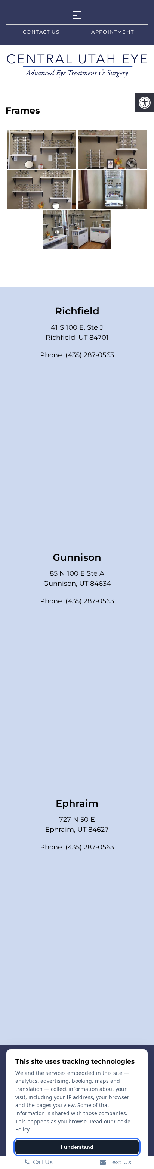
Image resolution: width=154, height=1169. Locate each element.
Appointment (112, 32)
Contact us (41, 32)
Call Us (42, 1162)
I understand (77, 1147)
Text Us (119, 1162)
